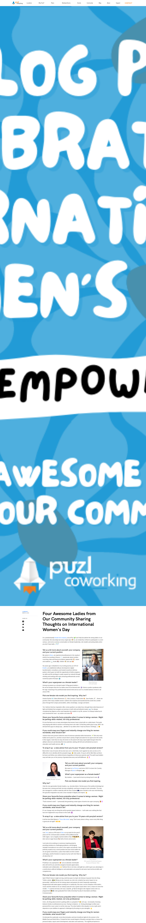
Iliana (51, 655)
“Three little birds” (64, 819)
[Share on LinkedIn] (23, 627)
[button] (29, 3)
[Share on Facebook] (23, 621)
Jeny (46, 832)
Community (90, 3)
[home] (17, 3)
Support (118, 3)
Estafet (45, 668)
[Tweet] (23, 624)
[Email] (23, 630)
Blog (100, 3)
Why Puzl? (41, 3)
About (108, 3)
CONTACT (128, 3)
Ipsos (73, 770)
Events (79, 3)
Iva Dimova (75, 768)
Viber (62, 832)
